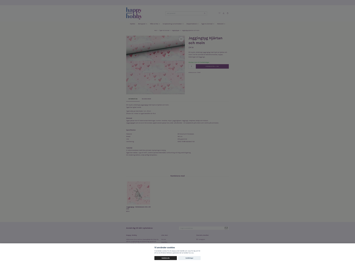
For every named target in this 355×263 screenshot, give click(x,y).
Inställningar (189, 258)
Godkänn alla (166, 258)
